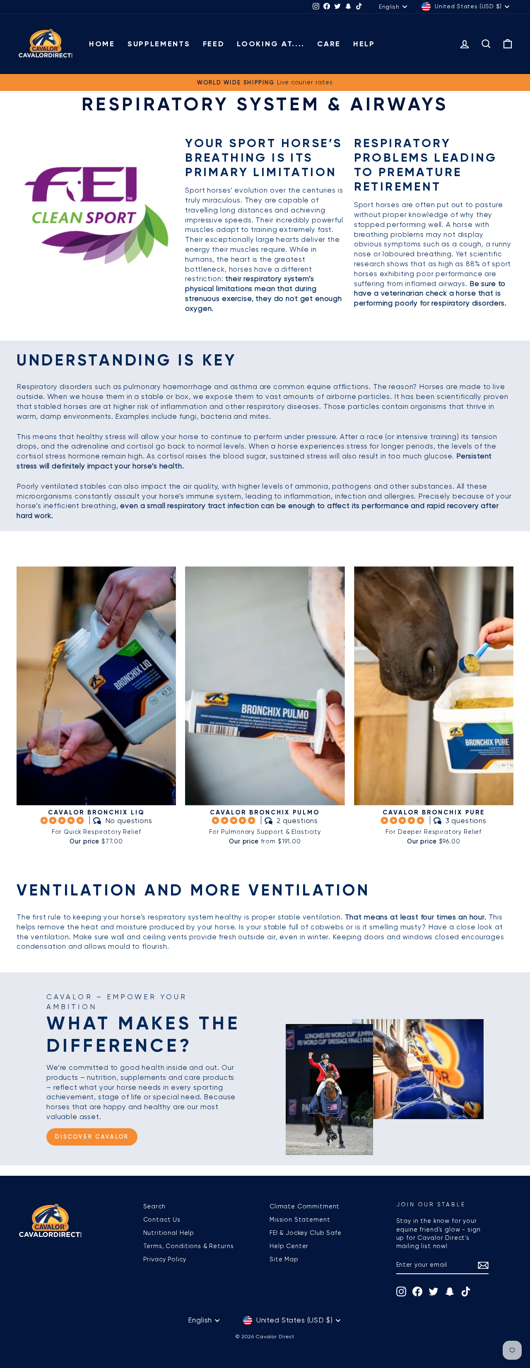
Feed (214, 43)
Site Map (284, 1259)
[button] (63, 820)
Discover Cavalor (92, 1137)
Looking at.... (271, 43)
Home (102, 43)
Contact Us (162, 1219)
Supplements (159, 43)
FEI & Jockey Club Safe (306, 1233)
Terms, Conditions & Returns (188, 1246)
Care (329, 43)
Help (364, 43)
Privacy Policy (164, 1259)
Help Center (289, 1246)
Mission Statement (300, 1219)
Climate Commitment (305, 1206)
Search (154, 1206)
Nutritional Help (169, 1233)
